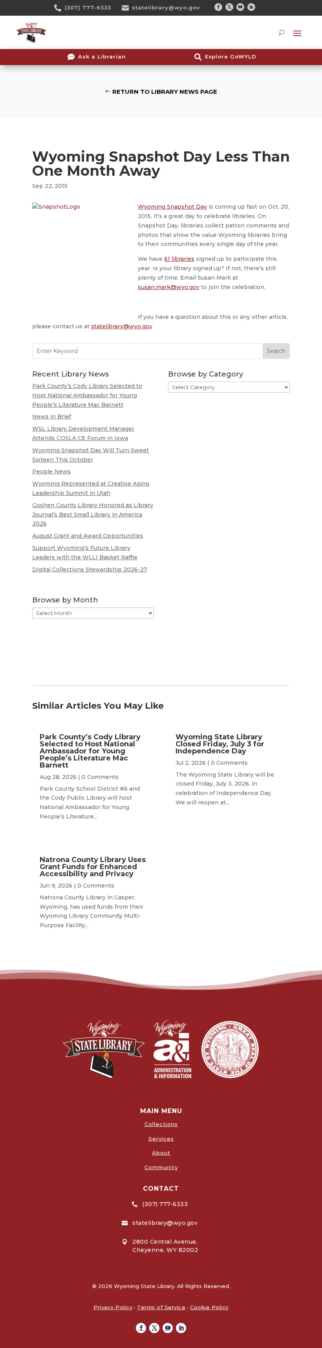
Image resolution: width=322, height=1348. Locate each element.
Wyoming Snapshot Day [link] (172, 206)
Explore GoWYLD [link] (230, 56)
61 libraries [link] (179, 258)
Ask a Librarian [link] (102, 56)
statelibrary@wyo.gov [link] (166, 7)
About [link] (161, 1153)
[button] (218, 7)
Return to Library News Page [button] (164, 91)
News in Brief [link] (51, 416)
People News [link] (51, 471)
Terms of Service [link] (161, 1307)
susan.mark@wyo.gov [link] (168, 287)
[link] (60, 7)
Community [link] (161, 1167)
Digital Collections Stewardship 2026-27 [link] (89, 569)
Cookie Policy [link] (209, 1307)
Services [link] (161, 1138)
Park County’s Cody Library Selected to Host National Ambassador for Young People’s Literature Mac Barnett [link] (87, 395)
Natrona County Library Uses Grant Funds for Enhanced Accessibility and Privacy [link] (93, 866)
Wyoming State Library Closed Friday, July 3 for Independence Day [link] (220, 744)
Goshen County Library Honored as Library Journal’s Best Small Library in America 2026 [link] (92, 515)
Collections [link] (161, 1124)
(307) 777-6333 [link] (88, 7)
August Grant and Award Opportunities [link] (87, 535)
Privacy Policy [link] (112, 1307)
